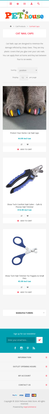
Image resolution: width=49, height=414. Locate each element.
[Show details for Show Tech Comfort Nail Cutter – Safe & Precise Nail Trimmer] (24, 179)
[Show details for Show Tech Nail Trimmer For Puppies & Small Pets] (24, 251)
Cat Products (21, 26)
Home (10, 26)
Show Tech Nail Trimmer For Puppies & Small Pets (24, 277)
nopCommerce (30, 407)
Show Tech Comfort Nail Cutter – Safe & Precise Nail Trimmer (24, 205)
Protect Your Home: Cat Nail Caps (24, 133)
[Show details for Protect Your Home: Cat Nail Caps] (24, 108)
